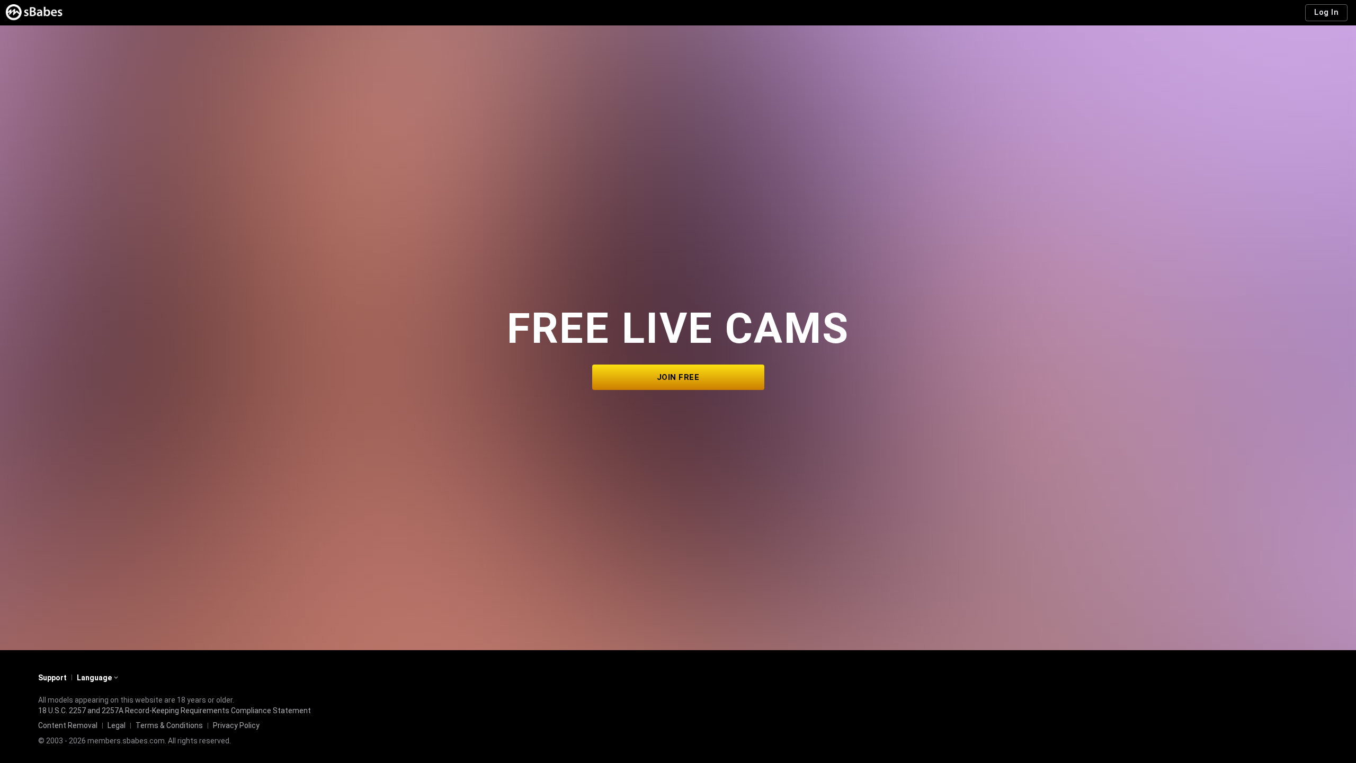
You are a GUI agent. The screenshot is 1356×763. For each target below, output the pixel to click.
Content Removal (67, 725)
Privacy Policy (236, 725)
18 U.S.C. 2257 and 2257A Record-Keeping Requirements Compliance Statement (174, 710)
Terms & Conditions (169, 725)
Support (52, 677)
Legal (117, 725)
